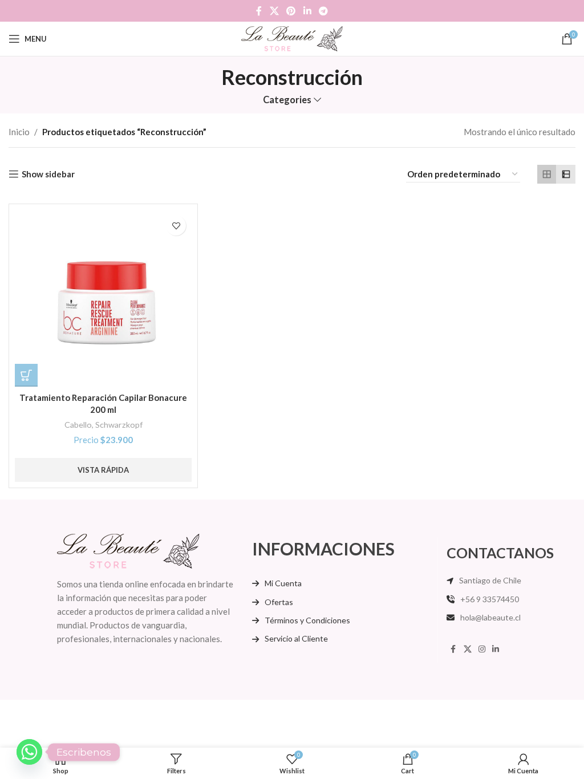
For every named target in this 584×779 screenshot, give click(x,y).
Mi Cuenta (283, 583)
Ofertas (279, 602)
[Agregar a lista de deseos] (176, 226)
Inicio (19, 132)
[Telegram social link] (323, 10)
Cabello (78, 424)
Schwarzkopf (119, 424)
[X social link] (274, 10)
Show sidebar (48, 174)
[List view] (565, 174)
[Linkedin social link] (307, 10)
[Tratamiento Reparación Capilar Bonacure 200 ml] (103, 298)
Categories (287, 100)
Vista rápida (103, 469)
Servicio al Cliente (296, 638)
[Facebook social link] (259, 10)
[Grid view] (547, 174)
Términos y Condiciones (307, 620)
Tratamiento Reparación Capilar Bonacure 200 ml (103, 403)
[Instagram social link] (482, 649)
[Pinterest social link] (291, 10)
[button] (26, 375)
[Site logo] (292, 38)
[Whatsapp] (29, 752)
